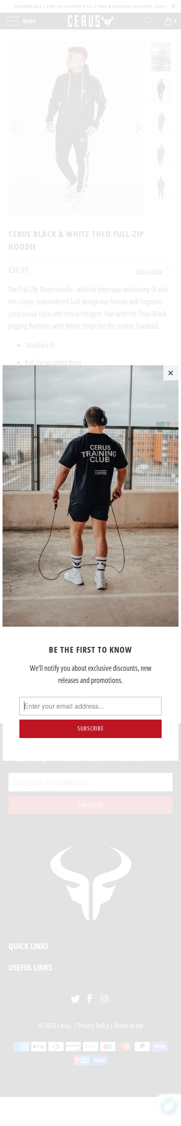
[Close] (170, 372)
